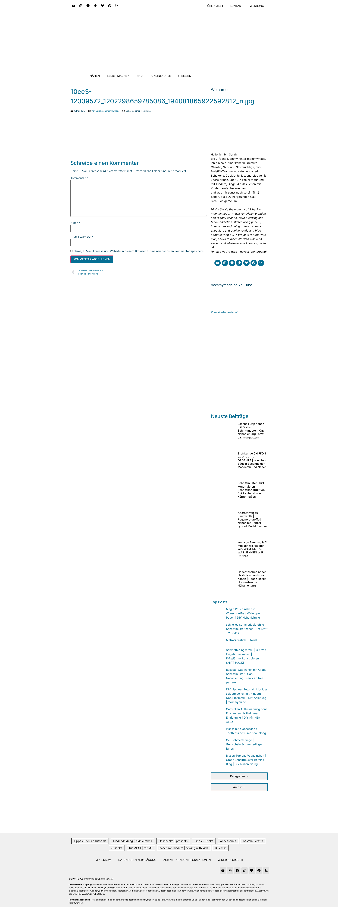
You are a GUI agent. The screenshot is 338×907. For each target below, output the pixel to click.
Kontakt (236, 6)
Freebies (184, 75)
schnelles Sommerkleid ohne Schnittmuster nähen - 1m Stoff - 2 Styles (247, 629)
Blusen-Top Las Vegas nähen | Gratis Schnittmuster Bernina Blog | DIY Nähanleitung (246, 760)
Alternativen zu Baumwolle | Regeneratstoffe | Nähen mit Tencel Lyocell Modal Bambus (253, 519)
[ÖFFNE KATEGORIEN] (247, 776)
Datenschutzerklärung (137, 860)
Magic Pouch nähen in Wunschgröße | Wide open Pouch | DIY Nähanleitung (243, 613)
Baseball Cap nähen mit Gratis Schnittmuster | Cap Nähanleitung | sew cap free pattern (251, 430)
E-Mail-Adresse (81, 237)
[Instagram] (81, 6)
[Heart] (102, 6)
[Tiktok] (95, 6)
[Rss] (117, 6)
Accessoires (228, 841)
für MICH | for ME (141, 848)
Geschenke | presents (173, 841)
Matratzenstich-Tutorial (241, 640)
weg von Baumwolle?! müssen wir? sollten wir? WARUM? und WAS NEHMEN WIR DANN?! (252, 549)
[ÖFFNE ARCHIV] (244, 787)
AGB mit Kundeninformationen (187, 860)
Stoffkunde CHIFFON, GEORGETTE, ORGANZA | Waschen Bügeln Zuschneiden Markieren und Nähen (252, 460)
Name (75, 222)
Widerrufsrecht (230, 860)
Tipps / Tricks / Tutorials (90, 841)
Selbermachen (118, 75)
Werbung (257, 6)
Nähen (95, 75)
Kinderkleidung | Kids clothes (132, 841)
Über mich (215, 6)
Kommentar (79, 178)
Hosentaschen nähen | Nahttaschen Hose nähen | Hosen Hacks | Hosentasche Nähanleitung (252, 578)
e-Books (116, 848)
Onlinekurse (161, 75)
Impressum (103, 860)
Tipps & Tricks (203, 841)
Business (220, 848)
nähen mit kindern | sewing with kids (183, 848)
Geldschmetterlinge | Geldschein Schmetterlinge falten (244, 744)
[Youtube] (73, 6)
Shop (140, 75)
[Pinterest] (110, 6)
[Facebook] (88, 6)
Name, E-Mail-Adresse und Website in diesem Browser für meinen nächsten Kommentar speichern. (139, 251)
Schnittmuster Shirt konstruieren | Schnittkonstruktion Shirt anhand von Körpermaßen (251, 489)
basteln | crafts (253, 841)
